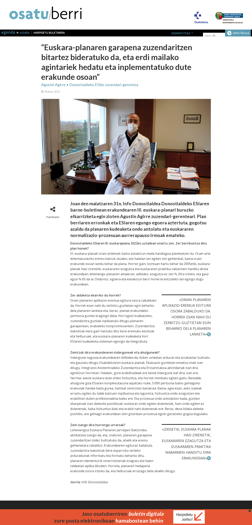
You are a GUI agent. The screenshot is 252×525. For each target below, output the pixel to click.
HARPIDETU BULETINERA (49, 32)
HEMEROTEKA (180, 33)
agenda (8, 32)
